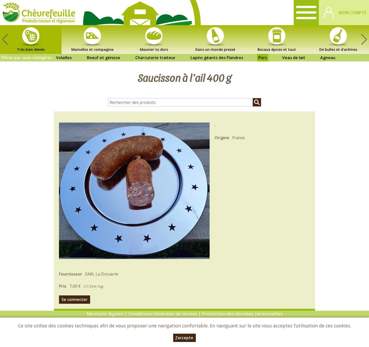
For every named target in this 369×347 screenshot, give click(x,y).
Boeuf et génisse (103, 57)
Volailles (64, 57)
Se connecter (75, 299)
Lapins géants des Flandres (217, 57)
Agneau (327, 57)
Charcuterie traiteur (155, 57)
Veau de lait (293, 57)
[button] (364, 39)
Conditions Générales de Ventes (163, 314)
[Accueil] (39, 12)
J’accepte (184, 337)
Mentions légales (105, 314)
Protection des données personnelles (242, 314)
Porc (262, 57)
